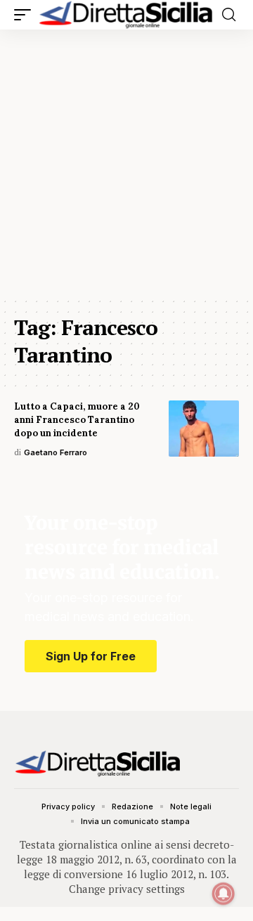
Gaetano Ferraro (55, 452)
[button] (26, 15)
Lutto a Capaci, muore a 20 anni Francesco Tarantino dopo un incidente (77, 419)
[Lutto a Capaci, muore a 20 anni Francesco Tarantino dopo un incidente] (204, 428)
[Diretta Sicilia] (126, 15)
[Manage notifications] (223, 893)
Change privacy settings (127, 889)
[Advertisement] (126, 163)
